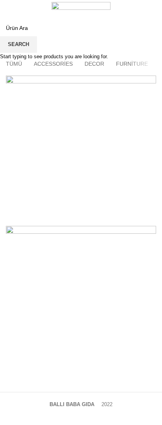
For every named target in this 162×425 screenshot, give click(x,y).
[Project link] (81, 151)
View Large (150, 81)
